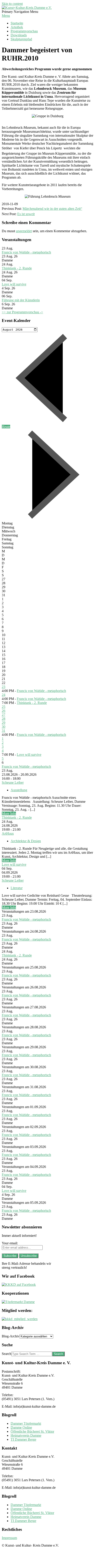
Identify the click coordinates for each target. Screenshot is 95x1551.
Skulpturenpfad (21, 39)
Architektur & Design (26, 841)
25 (3, 707)
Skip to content (12, 4)
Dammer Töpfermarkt (26, 1423)
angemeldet (24, 231)
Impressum (9, 1538)
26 (3, 711)
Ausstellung (19, 790)
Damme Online (21, 1427)
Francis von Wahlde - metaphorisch (26, 252)
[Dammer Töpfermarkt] (18, 1302)
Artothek (17, 27)
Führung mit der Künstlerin (21, 300)
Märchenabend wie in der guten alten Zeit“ (52, 208)
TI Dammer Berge (23, 1439)
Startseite (17, 23)
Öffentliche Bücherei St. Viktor (32, 1431)
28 (3, 719)
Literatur (17, 888)
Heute (6, 427)
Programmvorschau (24, 31)
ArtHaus (8, 833)
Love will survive (14, 284)
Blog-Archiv (10, 1336)
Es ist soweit (26, 214)
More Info (9, 813)
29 (3, 723)
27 (3, 715)
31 (3, 731)
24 (3, 695)
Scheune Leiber (13, 782)
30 (3, 727)
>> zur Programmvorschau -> (22, 312)
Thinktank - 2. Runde (17, 268)
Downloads (19, 35)
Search (6, 1354)
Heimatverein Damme (26, 1435)
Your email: (10, 1243)
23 (3, 687)
